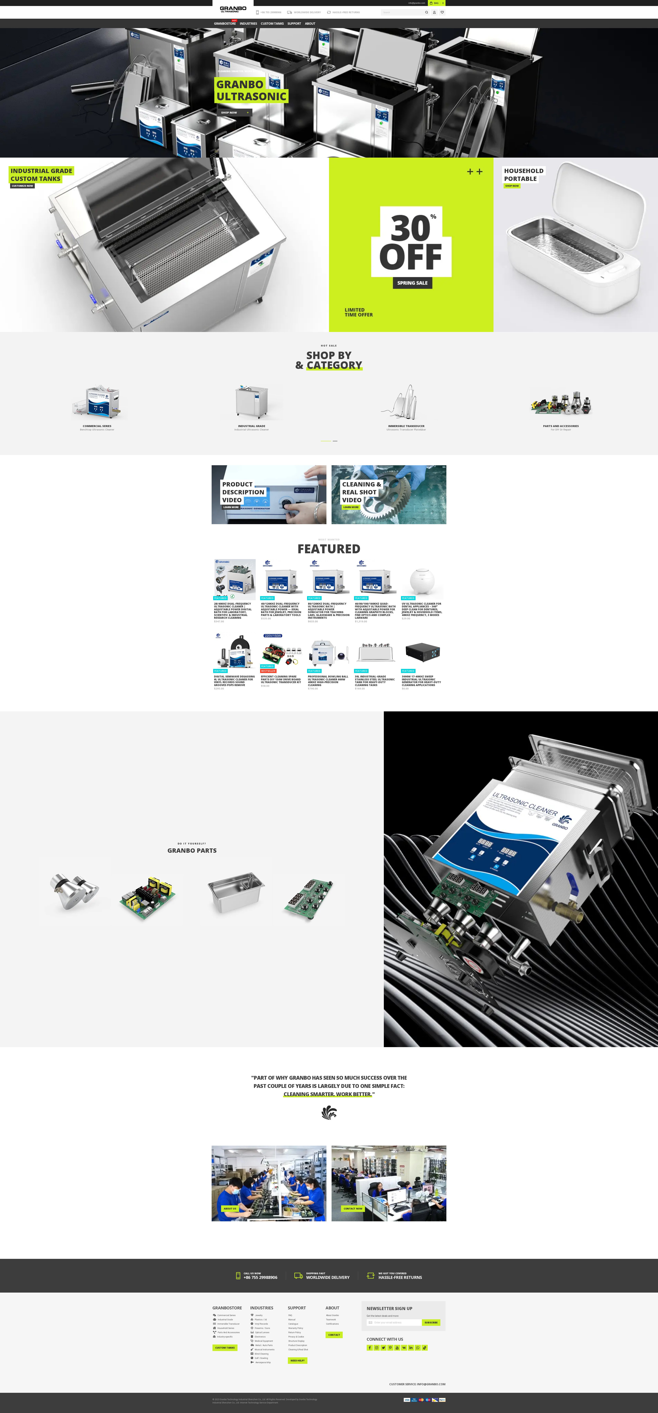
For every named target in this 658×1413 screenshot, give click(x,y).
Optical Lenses (261, 1332)
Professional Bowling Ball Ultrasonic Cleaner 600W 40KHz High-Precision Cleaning (328, 681)
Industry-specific (224, 1337)
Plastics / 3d (260, 1319)
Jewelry (258, 1315)
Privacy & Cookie (296, 1337)
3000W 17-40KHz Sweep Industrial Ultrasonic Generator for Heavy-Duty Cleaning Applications (421, 681)
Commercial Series (226, 1315)
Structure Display (296, 1341)
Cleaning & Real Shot (298, 1349)
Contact (334, 1334)
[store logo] (233, 9)
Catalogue (293, 1324)
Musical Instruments (264, 1349)
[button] (326, 441)
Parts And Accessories (228, 1332)
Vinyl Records (260, 1324)
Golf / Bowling (260, 1358)
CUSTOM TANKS (225, 1347)
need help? (298, 1360)
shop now (229, 112)
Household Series (225, 1328)
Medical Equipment (263, 1341)
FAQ (290, 1315)
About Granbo (332, 1315)
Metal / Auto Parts (263, 1345)
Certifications (332, 1324)
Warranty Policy (295, 1328)
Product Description (297, 1345)
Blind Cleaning (261, 1354)
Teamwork (331, 1319)
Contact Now (353, 1208)
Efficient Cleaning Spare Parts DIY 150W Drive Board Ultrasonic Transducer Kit (281, 679)
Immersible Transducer (228, 1324)
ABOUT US (230, 1208)
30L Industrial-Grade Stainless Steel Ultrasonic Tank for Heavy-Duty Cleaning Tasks (375, 681)
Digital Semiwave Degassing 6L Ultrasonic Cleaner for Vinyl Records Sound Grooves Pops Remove (234, 681)
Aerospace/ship (262, 1362)
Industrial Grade (224, 1319)
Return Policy (294, 1332)
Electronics (259, 1337)
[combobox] (405, 12)
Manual (291, 1319)
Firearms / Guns (261, 1328)
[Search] (426, 12)
